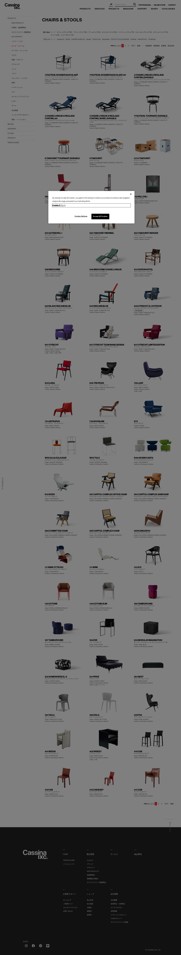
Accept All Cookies (100, 216)
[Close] (131, 194)
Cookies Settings (81, 216)
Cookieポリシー (59, 205)
